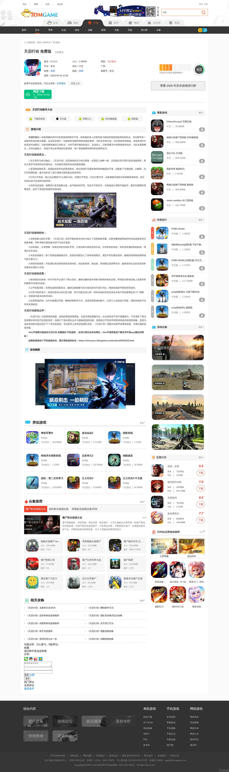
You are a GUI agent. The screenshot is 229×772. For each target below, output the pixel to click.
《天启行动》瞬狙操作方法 (100, 607)
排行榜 (144, 30)
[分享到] (41, 659)
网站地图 (87, 755)
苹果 (50, 30)
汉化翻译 (161, 755)
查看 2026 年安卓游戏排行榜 (178, 85)
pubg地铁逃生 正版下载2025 (186, 292)
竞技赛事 (194, 722)
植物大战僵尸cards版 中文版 (51, 541)
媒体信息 (113, 755)
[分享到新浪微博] (36, 659)
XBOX (146, 734)
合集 (158, 30)
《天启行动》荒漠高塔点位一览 (41, 639)
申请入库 (174, 755)
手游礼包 (171, 734)
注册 (206, 4)
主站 (24, 4)
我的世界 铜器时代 (176, 169)
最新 (26, 688)
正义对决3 (87, 478)
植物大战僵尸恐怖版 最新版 (180, 184)
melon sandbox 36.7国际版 (180, 200)
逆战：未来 (173, 466)
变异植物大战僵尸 (91, 541)
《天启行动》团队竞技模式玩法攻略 (104, 615)
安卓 (37, 30)
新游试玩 (194, 739)
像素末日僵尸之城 (133, 578)
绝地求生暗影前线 (51, 455)
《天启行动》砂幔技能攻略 (100, 639)
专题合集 (171, 739)
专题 (116, 30)
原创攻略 (147, 728)
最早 (31, 688)
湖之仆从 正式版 (174, 153)
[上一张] (50, 384)
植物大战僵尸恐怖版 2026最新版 (182, 137)
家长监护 (148, 755)
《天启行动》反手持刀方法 (100, 623)
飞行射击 (56, 42)
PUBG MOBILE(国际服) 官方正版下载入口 (188, 260)
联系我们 (100, 755)
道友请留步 (173, 513)
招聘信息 (74, 755)
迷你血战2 (87, 433)
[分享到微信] (26, 659)
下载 (200, 472)
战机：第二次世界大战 (52, 478)
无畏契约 (172, 497)
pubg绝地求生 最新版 (182, 307)
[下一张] (120, 384)
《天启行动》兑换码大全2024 (40, 607)
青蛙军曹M (47, 433)
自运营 (60, 4)
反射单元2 (87, 455)
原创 (77, 30)
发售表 (146, 745)
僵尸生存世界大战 (91, 560)
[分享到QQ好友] (31, 659)
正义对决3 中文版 (132, 478)
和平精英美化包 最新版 (183, 276)
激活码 (193, 745)
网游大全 (194, 734)
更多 (142, 423)
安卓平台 (46, 42)
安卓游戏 (171, 717)
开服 (130, 30)
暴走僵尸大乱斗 (49, 578)
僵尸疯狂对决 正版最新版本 (134, 541)
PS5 (145, 739)
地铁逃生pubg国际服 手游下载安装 (188, 244)
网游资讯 (194, 717)
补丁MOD (148, 722)
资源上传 (75, 83)
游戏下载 (147, 717)
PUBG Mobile (178, 229)
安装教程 (61, 83)
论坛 (47, 4)
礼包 (64, 30)
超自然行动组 (174, 482)
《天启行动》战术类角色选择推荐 (42, 615)
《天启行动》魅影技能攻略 (100, 631)
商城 (36, 4)
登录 (201, 4)
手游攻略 (171, 728)
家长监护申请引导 (131, 755)
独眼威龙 (128, 455)
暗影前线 (128, 433)
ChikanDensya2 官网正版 (179, 121)
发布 (27, 678)
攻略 (90, 30)
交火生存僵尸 (89, 578)
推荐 (24, 30)
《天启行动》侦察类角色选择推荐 (42, 623)
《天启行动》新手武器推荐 (39, 631)
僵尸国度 (128, 560)
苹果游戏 (171, 722)
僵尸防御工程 (48, 560)
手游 (39, 42)
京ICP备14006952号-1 (56, 760)
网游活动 (194, 728)
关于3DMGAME (58, 755)
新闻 (103, 30)
